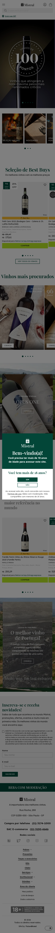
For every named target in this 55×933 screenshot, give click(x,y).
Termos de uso (14, 494)
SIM (27, 480)
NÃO (27, 485)
